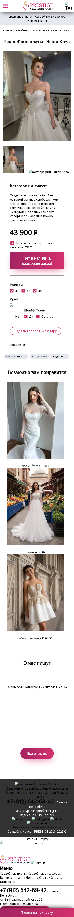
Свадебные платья (20, 16)
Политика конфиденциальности (37, 827)
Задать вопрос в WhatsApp (35, 331)
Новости (37, 792)
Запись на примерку (37, 912)
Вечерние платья (36, 21)
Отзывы (62, 792)
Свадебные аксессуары (50, 16)
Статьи (50, 792)
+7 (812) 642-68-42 (30, 801)
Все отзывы (37, 753)
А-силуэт (39, 185)
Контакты (37, 797)
